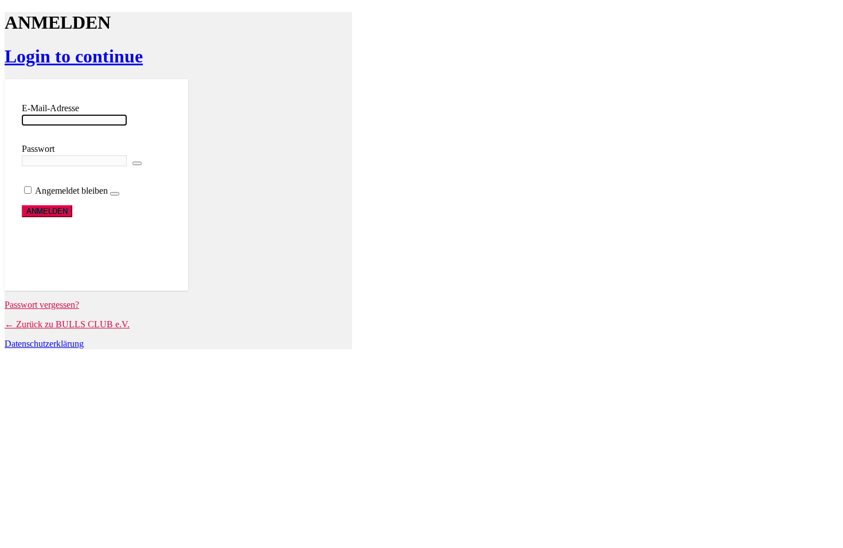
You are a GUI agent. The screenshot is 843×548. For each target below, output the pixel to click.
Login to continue (74, 56)
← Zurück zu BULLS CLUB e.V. (67, 324)
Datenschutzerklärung (44, 344)
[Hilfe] (114, 193)
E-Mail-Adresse (50, 108)
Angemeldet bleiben (71, 190)
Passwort (38, 149)
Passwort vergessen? (42, 305)
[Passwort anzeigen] (137, 163)
